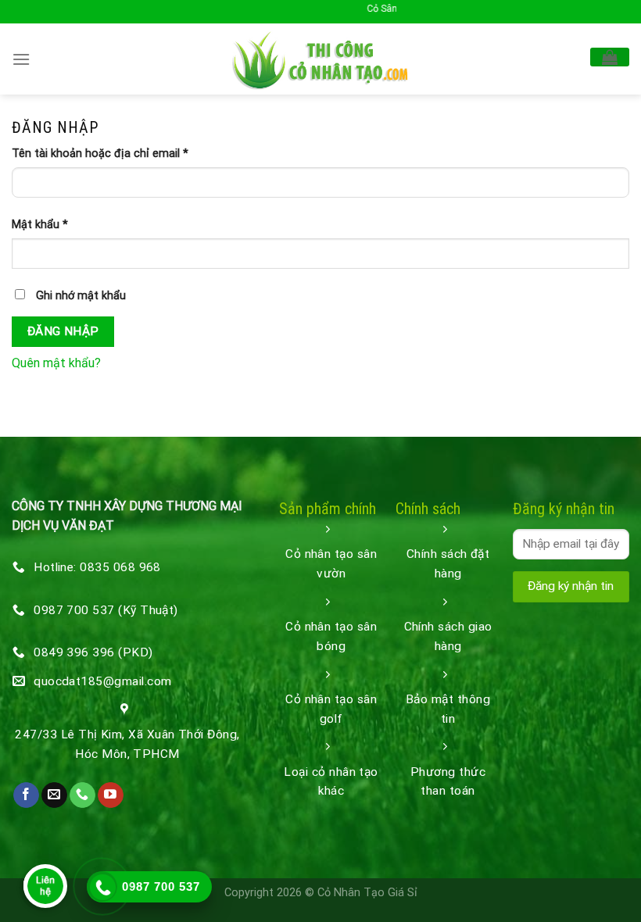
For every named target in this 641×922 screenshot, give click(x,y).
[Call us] (82, 795)
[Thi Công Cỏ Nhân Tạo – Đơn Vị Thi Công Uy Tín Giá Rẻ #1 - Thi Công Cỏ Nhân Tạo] (321, 59)
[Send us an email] (54, 795)
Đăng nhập (63, 331)
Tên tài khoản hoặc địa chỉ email (100, 153)
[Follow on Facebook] (26, 795)
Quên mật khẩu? (56, 363)
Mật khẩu (40, 224)
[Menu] (21, 59)
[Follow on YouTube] (111, 795)
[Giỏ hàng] (609, 57)
